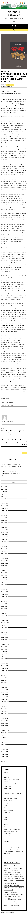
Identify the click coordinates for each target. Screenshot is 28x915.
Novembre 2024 (4, 536)
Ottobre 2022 (4, 596)
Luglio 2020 (4, 649)
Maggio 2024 (4, 551)
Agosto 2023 (4, 572)
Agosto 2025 (4, 515)
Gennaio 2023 (4, 589)
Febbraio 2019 (4, 689)
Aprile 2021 (4, 632)
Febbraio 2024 (4, 558)
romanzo (5, 896)
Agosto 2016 (4, 761)
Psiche (5, 817)
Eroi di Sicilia (8, 800)
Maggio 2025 (4, 522)
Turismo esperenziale (7, 903)
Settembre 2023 (5, 570)
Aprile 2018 (4, 713)
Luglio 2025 (4, 517)
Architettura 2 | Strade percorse (12, 783)
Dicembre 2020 (4, 637)
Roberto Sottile (19, 894)
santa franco (12, 896)
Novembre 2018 (4, 696)
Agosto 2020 (4, 646)
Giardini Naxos (16, 876)
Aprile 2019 (4, 685)
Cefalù (21, 868)
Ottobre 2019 (4, 670)
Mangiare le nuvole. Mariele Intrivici (11, 466)
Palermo (6, 887)
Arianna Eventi (7, 786)
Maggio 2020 (4, 653)
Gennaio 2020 (4, 663)
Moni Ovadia (16, 885)
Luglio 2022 (4, 603)
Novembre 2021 (4, 618)
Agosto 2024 (4, 544)
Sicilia (12, 899)
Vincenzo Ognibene (14, 905)
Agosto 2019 (4, 675)
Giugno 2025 (4, 520)
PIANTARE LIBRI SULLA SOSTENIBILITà (10, 464)
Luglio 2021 (4, 627)
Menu (14, 21)
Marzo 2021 (4, 634)
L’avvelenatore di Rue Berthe (9, 99)
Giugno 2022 (4, 606)
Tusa (14, 903)
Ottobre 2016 (4, 756)
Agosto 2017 (4, 732)
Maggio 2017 (4, 739)
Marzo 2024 (4, 556)
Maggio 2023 (4, 579)
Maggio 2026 (4, 494)
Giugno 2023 (4, 577)
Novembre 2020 (4, 639)
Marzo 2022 (4, 613)
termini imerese (19, 901)
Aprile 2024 (4, 553)
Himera (5, 807)
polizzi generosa (14, 892)
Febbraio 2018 (4, 718)
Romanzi (5, 822)
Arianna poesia (7, 788)
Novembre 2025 (4, 508)
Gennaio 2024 (4, 560)
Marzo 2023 (4, 584)
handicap (13, 878)
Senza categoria (9, 402)
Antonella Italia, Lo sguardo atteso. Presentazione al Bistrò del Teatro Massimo (14, 432)
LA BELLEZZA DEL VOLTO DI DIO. (9, 471)
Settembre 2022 (5, 599)
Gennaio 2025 (4, 532)
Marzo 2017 (4, 744)
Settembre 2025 (5, 513)
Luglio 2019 (4, 677)
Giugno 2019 (4, 680)
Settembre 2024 (5, 541)
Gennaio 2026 (4, 503)
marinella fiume (8, 885)
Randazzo (13, 894)
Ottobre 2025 (4, 510)
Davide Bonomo (8, 403)
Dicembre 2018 (4, 694)
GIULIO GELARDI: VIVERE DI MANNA (9, 469)
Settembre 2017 (5, 730)
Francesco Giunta (8, 874)
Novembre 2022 (4, 594)
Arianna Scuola (7, 791)
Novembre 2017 (4, 725)
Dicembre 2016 (4, 751)
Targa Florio (12, 901)
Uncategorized (7, 833)
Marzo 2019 (4, 687)
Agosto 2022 (4, 601)
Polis (5, 814)
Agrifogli (6, 777)
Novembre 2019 (4, 668)
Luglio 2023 (4, 575)
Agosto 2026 (4, 486)
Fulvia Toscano (18, 874)
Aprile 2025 (4, 525)
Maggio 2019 (4, 682)
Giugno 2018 (4, 708)
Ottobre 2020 (4, 642)
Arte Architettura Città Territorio (13, 793)
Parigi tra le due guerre (7, 405)
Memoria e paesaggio (9, 810)
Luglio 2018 (4, 706)
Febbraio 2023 (4, 587)
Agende (5, 774)
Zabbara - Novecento (9, 835)
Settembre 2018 (5, 701)
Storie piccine (7, 826)
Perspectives (7, 812)
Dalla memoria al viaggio (10, 798)
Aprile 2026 (4, 496)
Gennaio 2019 (4, 692)
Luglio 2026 (4, 489)
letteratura (18, 878)
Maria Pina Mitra (14, 883)
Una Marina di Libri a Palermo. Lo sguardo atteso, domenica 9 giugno (14, 441)
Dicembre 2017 (4, 723)
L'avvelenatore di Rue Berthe (18, 403)
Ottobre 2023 (4, 568)
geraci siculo (10, 876)
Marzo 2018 (4, 716)
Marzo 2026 (4, 498)
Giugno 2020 (4, 651)
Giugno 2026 (4, 491)
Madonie (11, 881)
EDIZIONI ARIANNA (14, 872)
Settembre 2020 (5, 644)
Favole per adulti (8, 803)
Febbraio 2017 (4, 747)
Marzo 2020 (4, 658)
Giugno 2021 (4, 630)
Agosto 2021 (4, 625)
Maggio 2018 (4, 711)
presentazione (7, 894)
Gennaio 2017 (4, 749)
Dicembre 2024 (4, 534)
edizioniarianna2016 (7, 86)
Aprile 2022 (4, 611)
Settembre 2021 (5, 622)
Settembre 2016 (5, 759)
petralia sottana (8, 889)
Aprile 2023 (4, 582)
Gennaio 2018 (4, 720)
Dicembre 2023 (4, 563)
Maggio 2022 (4, 608)
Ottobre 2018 (4, 699)
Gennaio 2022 (4, 615)
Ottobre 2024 (4, 539)
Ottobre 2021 (4, 620)
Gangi (5, 876)
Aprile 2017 (4, 742)
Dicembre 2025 (4, 505)
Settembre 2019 (5, 673)
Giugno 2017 (4, 737)
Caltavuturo (16, 868)
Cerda (5, 870)
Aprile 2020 (4, 656)
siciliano (19, 899)
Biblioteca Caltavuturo (8, 865)
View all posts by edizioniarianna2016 (13, 424)
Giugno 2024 (4, 548)
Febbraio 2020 (4, 661)
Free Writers (7, 805)
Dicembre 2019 (4, 665)
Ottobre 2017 (4, 727)
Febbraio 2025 (4, 529)
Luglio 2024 (4, 546)
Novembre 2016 (4, 754)
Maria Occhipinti (7, 883)
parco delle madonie (17, 887)
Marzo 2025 (4, 527)
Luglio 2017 (4, 735)
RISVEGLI (6, 819)
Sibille (5, 824)
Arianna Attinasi (12, 862)
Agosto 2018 (4, 704)
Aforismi (6, 772)
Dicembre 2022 (4, 591)
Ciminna (9, 870)
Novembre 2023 (4, 565)
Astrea (5, 795)
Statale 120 (6, 901)
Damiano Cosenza (15, 870)
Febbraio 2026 (4, 501)
